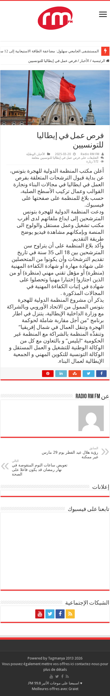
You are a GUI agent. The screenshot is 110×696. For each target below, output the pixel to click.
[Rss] (70, 613)
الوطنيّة (31, 154)
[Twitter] (49, 613)
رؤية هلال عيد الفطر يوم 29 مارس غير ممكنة (70, 452)
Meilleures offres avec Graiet (55, 689)
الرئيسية (99, 61)
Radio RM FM (90, 154)
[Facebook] (60, 613)
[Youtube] (39, 613)
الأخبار (84, 61)
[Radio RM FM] (55, 17)
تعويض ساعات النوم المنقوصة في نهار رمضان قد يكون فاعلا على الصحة (39, 467)
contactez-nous (87, 664)
